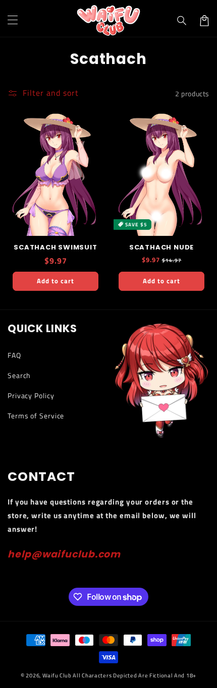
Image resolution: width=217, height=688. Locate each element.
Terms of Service (36, 415)
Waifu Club (57, 675)
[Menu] (13, 21)
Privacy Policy (31, 395)
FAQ (14, 355)
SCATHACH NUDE (161, 247)
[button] (182, 21)
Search (19, 375)
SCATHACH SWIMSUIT (55, 247)
